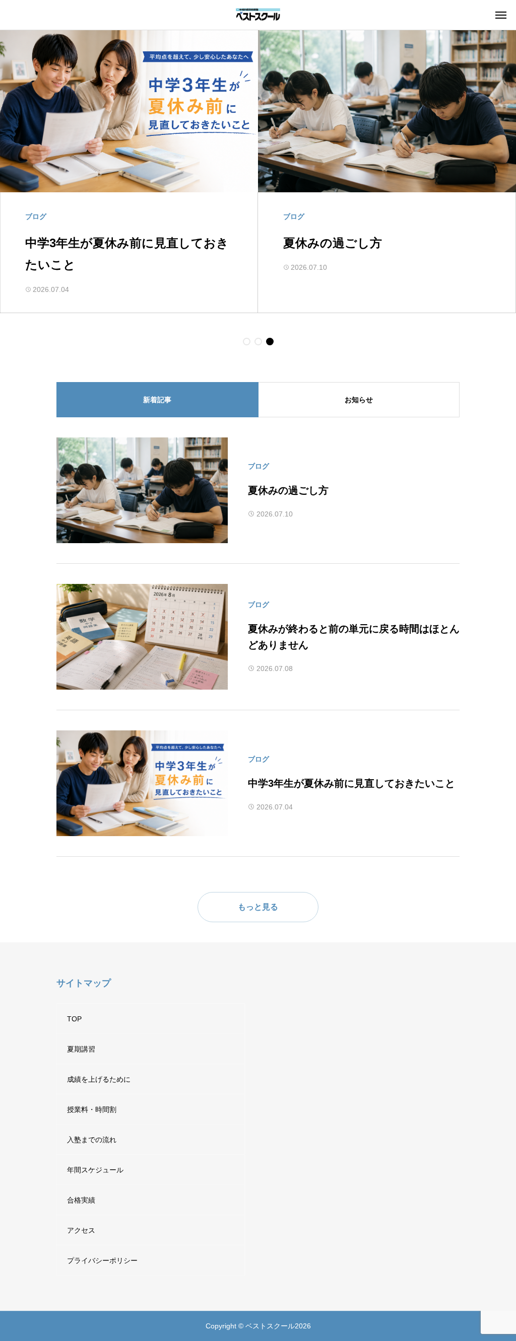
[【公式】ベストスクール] (258, 15)
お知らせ (359, 400)
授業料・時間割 (91, 1109)
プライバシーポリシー (102, 1260)
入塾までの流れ (91, 1140)
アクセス (81, 1230)
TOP (74, 1019)
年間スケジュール (95, 1170)
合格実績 (81, 1200)
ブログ (258, 466)
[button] (246, 341)
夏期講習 (81, 1049)
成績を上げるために (99, 1079)
